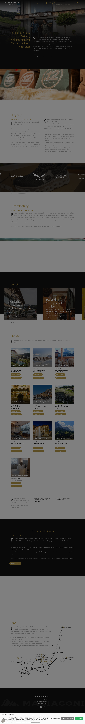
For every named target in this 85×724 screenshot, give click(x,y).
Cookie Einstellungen (55, 718)
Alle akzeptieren (79, 718)
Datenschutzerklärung (35, 722)
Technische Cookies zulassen (67, 718)
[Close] (4, 719)
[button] (2, 721)
